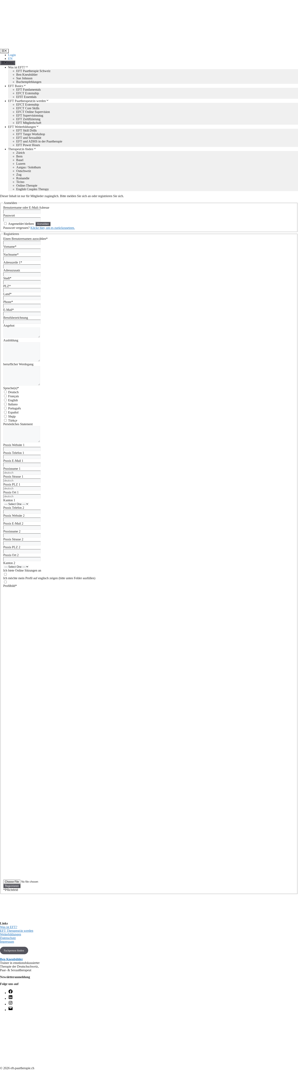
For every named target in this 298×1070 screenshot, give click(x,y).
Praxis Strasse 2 (13, 539)
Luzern (20, 163)
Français (13, 396)
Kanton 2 (9, 563)
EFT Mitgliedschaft (28, 122)
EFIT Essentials (26, 97)
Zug (18, 174)
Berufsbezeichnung (15, 317)
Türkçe (12, 420)
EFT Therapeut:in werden (16, 930)
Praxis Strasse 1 (13, 476)
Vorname (9, 246)
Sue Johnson (24, 78)
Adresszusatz (11, 270)
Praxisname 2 (11, 531)
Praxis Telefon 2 (13, 507)
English (13, 400)
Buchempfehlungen (28, 82)
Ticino (20, 182)
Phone (8, 302)
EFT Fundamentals (28, 89)
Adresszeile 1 (12, 262)
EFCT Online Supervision (33, 112)
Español (13, 412)
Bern (19, 156)
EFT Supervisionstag (29, 115)
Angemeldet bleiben (21, 223)
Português (14, 408)
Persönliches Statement (18, 424)
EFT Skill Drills (26, 130)
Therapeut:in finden (20, 149)
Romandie (22, 178)
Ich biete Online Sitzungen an (22, 570)
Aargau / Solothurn (28, 167)
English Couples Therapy (32, 189)
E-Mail (8, 309)
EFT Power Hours (28, 145)
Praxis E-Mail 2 (13, 523)
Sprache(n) (11, 388)
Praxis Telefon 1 (13, 453)
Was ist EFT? (16, 67)
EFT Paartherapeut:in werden (27, 101)
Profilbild (10, 586)
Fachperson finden (14, 950)
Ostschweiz (23, 171)
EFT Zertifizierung (28, 119)
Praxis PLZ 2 (11, 547)
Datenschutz (8, 938)
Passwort (9, 215)
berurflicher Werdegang (18, 364)
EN (10, 58)
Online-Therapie (26, 185)
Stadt (7, 278)
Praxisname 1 (11, 468)
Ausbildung (10, 340)
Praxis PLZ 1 (11, 484)
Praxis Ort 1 (11, 492)
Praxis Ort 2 (11, 555)
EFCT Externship (27, 93)
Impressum (7, 941)
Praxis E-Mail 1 (13, 460)
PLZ (7, 286)
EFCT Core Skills (27, 108)
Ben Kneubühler (27, 74)
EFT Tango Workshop (30, 134)
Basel (19, 160)
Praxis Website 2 (14, 515)
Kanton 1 (9, 500)
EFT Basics (15, 86)
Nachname (11, 254)
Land (7, 294)
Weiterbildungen (10, 934)
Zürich (20, 152)
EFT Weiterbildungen (22, 127)
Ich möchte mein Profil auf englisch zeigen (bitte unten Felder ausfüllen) (49, 578)
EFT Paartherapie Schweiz (33, 71)
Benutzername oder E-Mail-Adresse (26, 207)
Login (12, 55)
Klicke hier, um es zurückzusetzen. (52, 228)
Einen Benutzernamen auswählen (25, 238)
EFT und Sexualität (28, 137)
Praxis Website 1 (14, 445)
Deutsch (13, 392)
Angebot (8, 325)
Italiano (13, 404)
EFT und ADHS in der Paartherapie (39, 141)
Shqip (12, 416)
